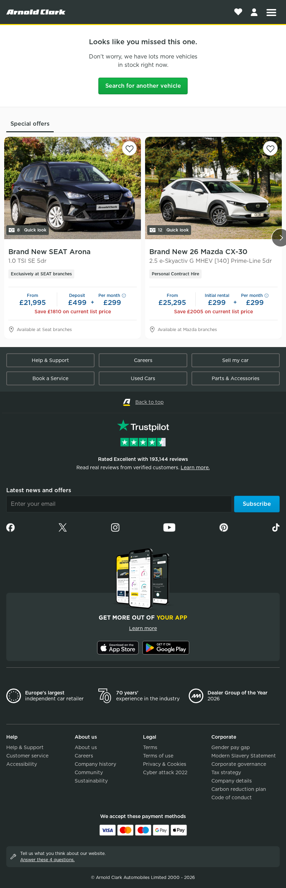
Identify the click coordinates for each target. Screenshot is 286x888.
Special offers (30, 123)
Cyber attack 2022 (165, 772)
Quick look (31, 230)
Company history (95, 764)
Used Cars (143, 378)
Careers (143, 360)
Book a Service (50, 378)
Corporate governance (238, 764)
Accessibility (21, 764)
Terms (150, 747)
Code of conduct (231, 797)
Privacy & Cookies (164, 764)
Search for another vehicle (143, 85)
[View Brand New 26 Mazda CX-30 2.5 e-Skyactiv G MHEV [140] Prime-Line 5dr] (213, 188)
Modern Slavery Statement (243, 756)
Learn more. (195, 467)
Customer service (27, 756)
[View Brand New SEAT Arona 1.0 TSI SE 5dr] (72, 188)
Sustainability (91, 781)
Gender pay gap (230, 747)
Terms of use (158, 756)
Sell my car (235, 360)
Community (89, 772)
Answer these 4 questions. (47, 859)
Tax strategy (226, 772)
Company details (231, 781)
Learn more (143, 628)
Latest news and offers (38, 490)
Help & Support (50, 360)
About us (86, 747)
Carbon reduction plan (238, 789)
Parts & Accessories (235, 378)
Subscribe (257, 504)
